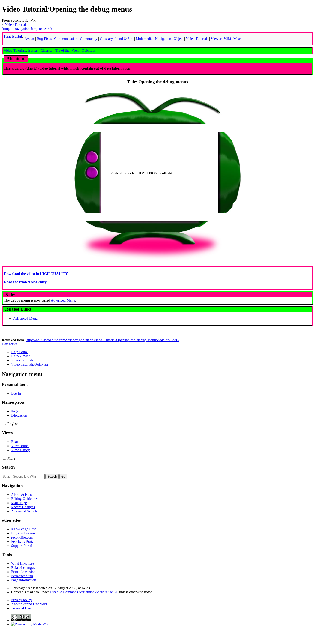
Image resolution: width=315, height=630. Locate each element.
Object (178, 39)
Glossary (106, 39)
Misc (237, 39)
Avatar (29, 39)
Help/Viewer (20, 356)
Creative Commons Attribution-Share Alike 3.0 (84, 592)
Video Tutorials (15, 50)
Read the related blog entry (25, 282)
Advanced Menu (63, 300)
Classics (46, 50)
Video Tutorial (15, 25)
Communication (65, 39)
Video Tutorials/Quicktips (29, 364)
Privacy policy (21, 600)
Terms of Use (21, 608)
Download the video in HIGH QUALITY (36, 274)
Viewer (216, 39)
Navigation (163, 39)
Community (88, 39)
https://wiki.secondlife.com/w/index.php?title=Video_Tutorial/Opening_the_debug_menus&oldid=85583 (102, 340)
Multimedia (144, 39)
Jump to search (41, 29)
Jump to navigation (16, 29)
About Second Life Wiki (29, 604)
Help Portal (13, 36)
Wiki (227, 39)
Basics (33, 50)
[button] (4, 423)
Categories (9, 344)
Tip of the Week (67, 50)
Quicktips (89, 50)
